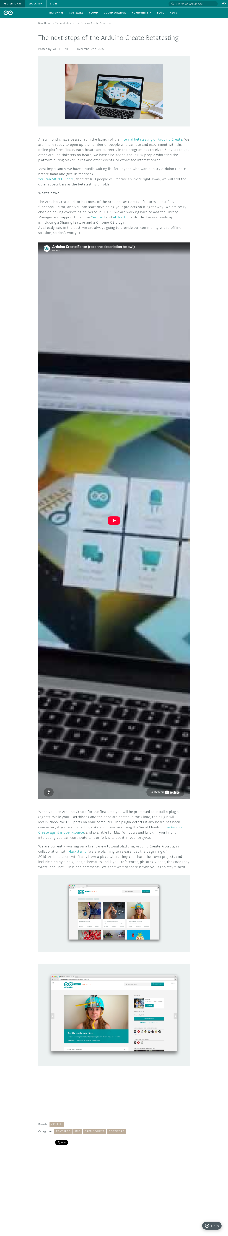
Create (56, 1124)
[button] (224, 3)
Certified (98, 217)
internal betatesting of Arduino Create (151, 139)
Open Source (94, 1131)
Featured (63, 1131)
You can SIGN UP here (56, 179)
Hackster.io (78, 851)
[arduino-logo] (8, 13)
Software (116, 1131)
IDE (77, 1131)
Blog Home (44, 23)
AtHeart (119, 217)
